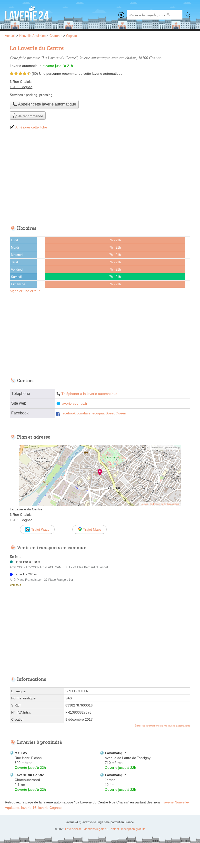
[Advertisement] (100, 178)
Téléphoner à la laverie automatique (89, 394)
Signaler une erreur (25, 291)
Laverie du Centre (29, 775)
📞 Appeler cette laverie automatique (44, 104)
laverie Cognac (49, 808)
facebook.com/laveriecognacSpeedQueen (93, 413)
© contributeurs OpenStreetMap (163, 447)
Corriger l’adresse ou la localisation (160, 504)
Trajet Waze (40, 529)
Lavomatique (116, 753)
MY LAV (21, 753)
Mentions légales (94, 829)
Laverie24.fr (27, 15)
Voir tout (15, 585)
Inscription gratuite (133, 829)
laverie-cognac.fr (74, 403)
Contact (114, 829)
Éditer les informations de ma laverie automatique (162, 725)
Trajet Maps (92, 529)
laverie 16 (28, 808)
